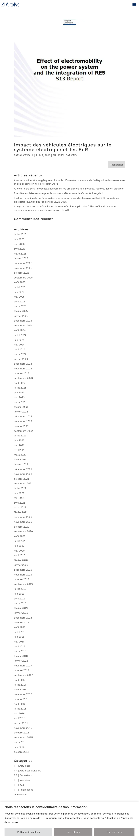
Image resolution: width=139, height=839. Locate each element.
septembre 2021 (23, 483)
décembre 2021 (23, 469)
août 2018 (20, 627)
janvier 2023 (21, 411)
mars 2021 (20, 507)
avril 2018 (19, 646)
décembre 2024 (23, 320)
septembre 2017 (23, 675)
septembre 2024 (23, 325)
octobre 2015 (21, 732)
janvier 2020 (21, 564)
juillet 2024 (20, 335)
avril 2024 (19, 349)
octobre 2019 (21, 579)
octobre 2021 (21, 478)
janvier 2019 (21, 612)
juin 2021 (19, 493)
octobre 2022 (21, 426)
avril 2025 (19, 301)
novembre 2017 (23, 665)
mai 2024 (19, 344)
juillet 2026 (20, 234)
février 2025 (21, 311)
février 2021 (21, 512)
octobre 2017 (21, 670)
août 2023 (20, 382)
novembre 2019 (23, 574)
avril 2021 (19, 502)
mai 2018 (19, 641)
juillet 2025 (20, 287)
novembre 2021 (23, 473)
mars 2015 (20, 742)
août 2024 (20, 330)
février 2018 (21, 656)
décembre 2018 (23, 617)
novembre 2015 (23, 727)
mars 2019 (20, 603)
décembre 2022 (23, 416)
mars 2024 (20, 354)
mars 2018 (20, 651)
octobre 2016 (21, 699)
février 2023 (21, 406)
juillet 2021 (20, 488)
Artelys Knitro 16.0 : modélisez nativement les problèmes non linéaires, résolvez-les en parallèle (69, 188)
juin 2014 (19, 747)
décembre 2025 (23, 263)
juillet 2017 (20, 684)
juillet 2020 (20, 540)
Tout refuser (73, 832)
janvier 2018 (21, 660)
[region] (69, 820)
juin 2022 (19, 440)
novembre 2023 (23, 368)
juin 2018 (19, 636)
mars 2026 (20, 253)
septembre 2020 (23, 531)
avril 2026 (19, 248)
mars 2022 (20, 454)
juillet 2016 (20, 708)
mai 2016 (19, 713)
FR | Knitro (20, 785)
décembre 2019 (23, 569)
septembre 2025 (23, 277)
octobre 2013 (21, 751)
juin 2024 (19, 339)
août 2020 (20, 536)
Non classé (20, 794)
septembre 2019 (23, 584)
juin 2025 (19, 292)
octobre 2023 (21, 373)
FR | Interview (22, 780)
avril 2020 (19, 555)
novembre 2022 (23, 421)
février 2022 (21, 459)
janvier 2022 (21, 464)
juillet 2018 (20, 632)
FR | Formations (23, 775)
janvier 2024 (21, 359)
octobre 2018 (21, 622)
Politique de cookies (28, 832)
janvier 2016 (21, 723)
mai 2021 (19, 497)
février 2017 (21, 689)
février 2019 (21, 608)
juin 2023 (19, 392)
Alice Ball (26, 155)
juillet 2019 (20, 588)
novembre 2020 (23, 521)
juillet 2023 (20, 387)
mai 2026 (19, 244)
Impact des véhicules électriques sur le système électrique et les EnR (62, 147)
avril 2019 (19, 598)
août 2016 (20, 703)
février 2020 (21, 560)
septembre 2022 (23, 430)
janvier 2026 (21, 258)
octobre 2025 (21, 272)
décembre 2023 (23, 363)
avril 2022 (19, 449)
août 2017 (20, 680)
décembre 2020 (23, 517)
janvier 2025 (21, 315)
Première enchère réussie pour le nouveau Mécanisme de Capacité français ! (58, 193)
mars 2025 (20, 306)
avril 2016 (19, 718)
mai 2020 (19, 550)
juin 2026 (19, 239)
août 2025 (20, 282)
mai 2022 (19, 445)
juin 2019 (19, 593)
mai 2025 (19, 296)
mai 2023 (19, 397)
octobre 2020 (21, 526)
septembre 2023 (23, 378)
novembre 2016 (23, 694)
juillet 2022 (20, 435)
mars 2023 (20, 402)
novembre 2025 (23, 268)
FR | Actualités (22, 765)
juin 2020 (19, 545)
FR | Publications (65, 155)
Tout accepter (114, 832)
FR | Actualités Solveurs (27, 770)
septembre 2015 (23, 737)
